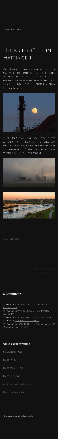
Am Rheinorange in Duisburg (17, 384)
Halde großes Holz (13, 368)
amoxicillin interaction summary (35, 324)
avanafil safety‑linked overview (34, 317)
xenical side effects (27, 320)
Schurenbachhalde (12, 352)
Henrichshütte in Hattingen (17, 392)
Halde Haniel (9, 360)
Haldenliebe (13, 29)
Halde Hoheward (11, 376)
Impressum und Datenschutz (18, 416)
